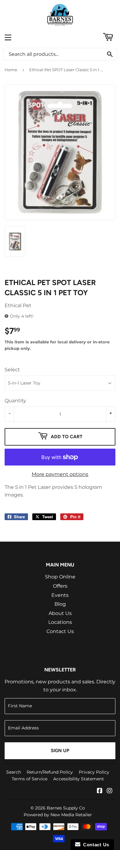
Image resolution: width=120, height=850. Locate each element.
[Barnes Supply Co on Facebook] (99, 791)
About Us (60, 613)
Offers (60, 586)
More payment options (60, 474)
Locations (60, 622)
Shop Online (60, 577)
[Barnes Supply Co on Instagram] (109, 791)
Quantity (15, 401)
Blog (60, 604)
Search (13, 772)
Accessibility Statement (78, 778)
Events (60, 595)
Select (12, 370)
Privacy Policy (94, 772)
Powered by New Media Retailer (58, 814)
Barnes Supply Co (66, 808)
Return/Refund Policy (50, 772)
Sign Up (60, 750)
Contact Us (60, 631)
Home (11, 69)
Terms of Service (29, 778)
